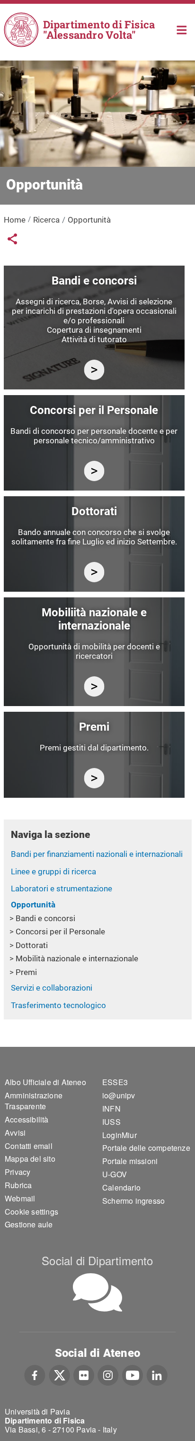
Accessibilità (27, 1119)
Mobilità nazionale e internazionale (77, 958)
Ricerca (46, 219)
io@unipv (118, 1095)
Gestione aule (29, 1224)
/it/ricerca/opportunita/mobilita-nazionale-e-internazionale (94, 686)
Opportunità (33, 904)
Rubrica (18, 1185)
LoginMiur (119, 1135)
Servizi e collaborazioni (51, 987)
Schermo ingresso (133, 1200)
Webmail (20, 1198)
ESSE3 (115, 1082)
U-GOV (114, 1174)
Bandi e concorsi (45, 918)
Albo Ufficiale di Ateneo (45, 1082)
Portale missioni (130, 1161)
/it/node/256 (94, 370)
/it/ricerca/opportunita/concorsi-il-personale (94, 471)
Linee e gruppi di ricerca (53, 871)
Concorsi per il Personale (60, 931)
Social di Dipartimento (97, 1260)
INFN (111, 1108)
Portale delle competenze (146, 1147)
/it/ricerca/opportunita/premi (94, 778)
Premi (26, 972)
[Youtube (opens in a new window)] (132, 1374)
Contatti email (29, 1145)
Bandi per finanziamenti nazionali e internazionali (97, 854)
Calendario (121, 1187)
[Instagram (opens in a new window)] (108, 1374)
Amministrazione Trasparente (33, 1101)
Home (182, 29)
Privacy (17, 1171)
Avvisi (15, 1132)
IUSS (111, 1121)
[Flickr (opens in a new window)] (83, 1374)
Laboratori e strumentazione (61, 888)
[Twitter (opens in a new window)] (59, 1374)
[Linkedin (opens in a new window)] (157, 1374)
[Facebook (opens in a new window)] (34, 1374)
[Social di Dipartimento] (97, 1292)
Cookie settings (31, 1211)
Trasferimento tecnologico (58, 1005)
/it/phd (94, 572)
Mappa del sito (30, 1158)
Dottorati (32, 945)
